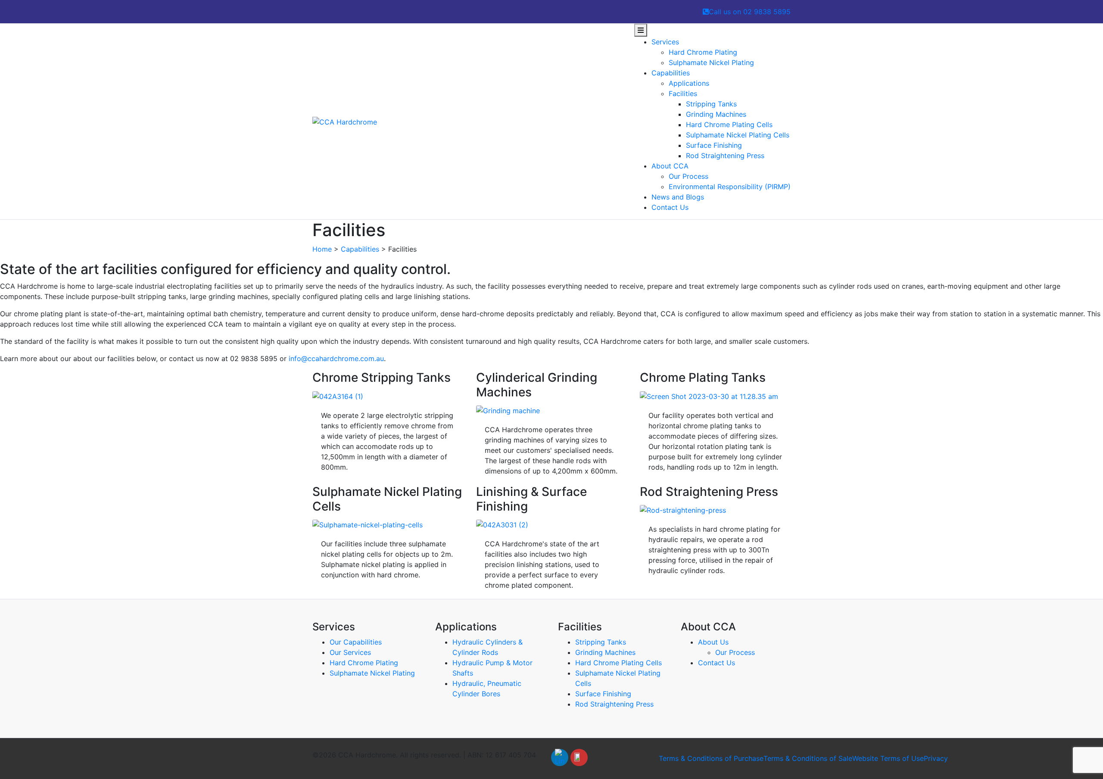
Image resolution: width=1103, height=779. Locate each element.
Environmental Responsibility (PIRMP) (730, 186)
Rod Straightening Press (725, 155)
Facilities (683, 93)
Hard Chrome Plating (703, 52)
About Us (713, 642)
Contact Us (670, 207)
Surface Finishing (714, 145)
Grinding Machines (716, 114)
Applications (689, 83)
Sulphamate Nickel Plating (711, 62)
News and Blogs (677, 197)
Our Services (350, 652)
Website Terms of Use (888, 758)
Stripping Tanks (711, 104)
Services (665, 41)
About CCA (670, 166)
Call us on (750, 11)
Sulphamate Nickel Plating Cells (737, 135)
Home (322, 249)
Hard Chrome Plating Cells (729, 124)
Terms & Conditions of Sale (807, 758)
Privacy (936, 758)
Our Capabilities (356, 642)
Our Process (688, 176)
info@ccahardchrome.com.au (336, 358)
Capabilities (670, 73)
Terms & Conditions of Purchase (711, 758)
